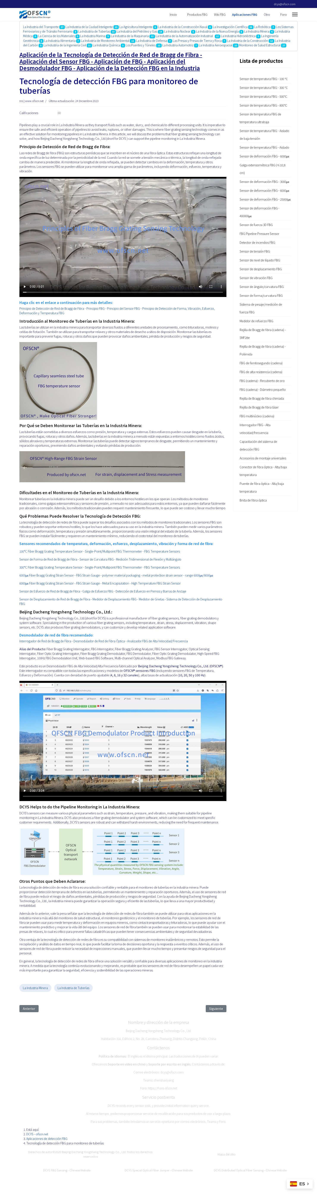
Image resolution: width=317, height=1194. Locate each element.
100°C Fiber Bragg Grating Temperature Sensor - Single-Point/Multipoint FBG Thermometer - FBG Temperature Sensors (99, 551)
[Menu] (295, 14)
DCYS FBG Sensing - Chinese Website (66, 1170)
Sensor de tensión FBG (255, 251)
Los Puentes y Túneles (140, 45)
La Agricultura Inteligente (135, 27)
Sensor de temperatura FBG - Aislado (264, 147)
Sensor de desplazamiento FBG (261, 269)
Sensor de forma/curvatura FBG (261, 295)
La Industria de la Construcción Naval (182, 27)
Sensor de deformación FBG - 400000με (259, 212)
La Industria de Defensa (151, 40)
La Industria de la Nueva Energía (217, 31)
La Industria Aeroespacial (215, 45)
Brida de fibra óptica (253, 500)
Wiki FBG (220, 14)
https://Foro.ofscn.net (162, 1088)
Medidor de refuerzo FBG (256, 321)
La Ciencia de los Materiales (56, 36)
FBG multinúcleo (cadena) (257, 416)
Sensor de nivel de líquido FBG (260, 260)
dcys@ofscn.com (284, 4)
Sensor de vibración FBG (256, 278)
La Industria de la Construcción (247, 40)
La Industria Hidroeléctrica (238, 36)
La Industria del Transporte (41, 27)
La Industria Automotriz (177, 45)
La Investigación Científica (230, 27)
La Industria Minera (256, 31)
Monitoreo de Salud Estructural (260, 45)
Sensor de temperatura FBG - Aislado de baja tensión (264, 135)
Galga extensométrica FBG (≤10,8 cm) (262, 169)
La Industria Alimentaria (59, 40)
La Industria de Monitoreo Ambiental (105, 40)
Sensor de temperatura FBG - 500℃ (263, 96)
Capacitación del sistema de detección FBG (258, 445)
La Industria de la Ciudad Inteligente (89, 27)
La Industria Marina (92, 36)
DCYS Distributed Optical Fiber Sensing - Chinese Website (250, 1170)
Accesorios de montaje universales (263, 458)
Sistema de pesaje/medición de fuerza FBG (261, 308)
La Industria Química (106, 45)
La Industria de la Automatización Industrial (185, 36)
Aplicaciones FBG (244, 14)
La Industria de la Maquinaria (130, 36)
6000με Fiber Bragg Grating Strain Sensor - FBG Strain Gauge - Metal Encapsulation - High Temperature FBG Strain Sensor (100, 583)
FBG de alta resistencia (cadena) (261, 372)
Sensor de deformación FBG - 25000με (265, 199)
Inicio (173, 14)
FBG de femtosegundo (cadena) (261, 363)
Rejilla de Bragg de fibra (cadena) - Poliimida (263, 350)
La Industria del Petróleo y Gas (137, 31)
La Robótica (262, 27)
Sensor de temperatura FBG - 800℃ (263, 105)
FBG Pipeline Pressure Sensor (259, 233)
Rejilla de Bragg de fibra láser (259, 407)
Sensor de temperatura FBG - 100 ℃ (264, 79)
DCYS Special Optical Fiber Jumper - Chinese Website (159, 1170)
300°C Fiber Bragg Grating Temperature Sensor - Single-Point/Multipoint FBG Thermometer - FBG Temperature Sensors (99, 567)
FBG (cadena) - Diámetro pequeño (263, 389)
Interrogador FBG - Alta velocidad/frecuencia (255, 429)
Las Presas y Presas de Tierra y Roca (197, 40)
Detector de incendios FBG (257, 242)
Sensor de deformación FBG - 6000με (264, 156)
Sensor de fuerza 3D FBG (256, 225)
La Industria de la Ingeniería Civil (65, 45)
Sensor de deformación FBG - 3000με (264, 181)
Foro (283, 14)
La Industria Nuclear (177, 31)
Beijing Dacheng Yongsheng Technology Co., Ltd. (94, 1152)
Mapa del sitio (226, 1154)
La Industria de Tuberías (94, 31)
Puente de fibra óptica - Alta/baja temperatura (262, 487)
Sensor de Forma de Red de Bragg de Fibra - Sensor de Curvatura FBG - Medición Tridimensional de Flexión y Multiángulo (100, 559)
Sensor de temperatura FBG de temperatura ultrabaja (260, 118)
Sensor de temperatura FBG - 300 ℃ (264, 87)
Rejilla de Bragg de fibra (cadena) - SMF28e (263, 334)
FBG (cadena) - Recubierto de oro (262, 381)
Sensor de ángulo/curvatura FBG (262, 286)
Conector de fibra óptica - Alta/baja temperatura (263, 471)
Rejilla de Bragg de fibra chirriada (262, 398)
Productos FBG (197, 14)
